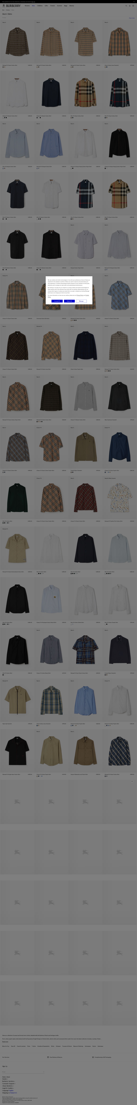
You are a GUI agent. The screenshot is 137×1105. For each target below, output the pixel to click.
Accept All (57, 301)
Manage (81, 301)
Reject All (69, 301)
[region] (69, 290)
